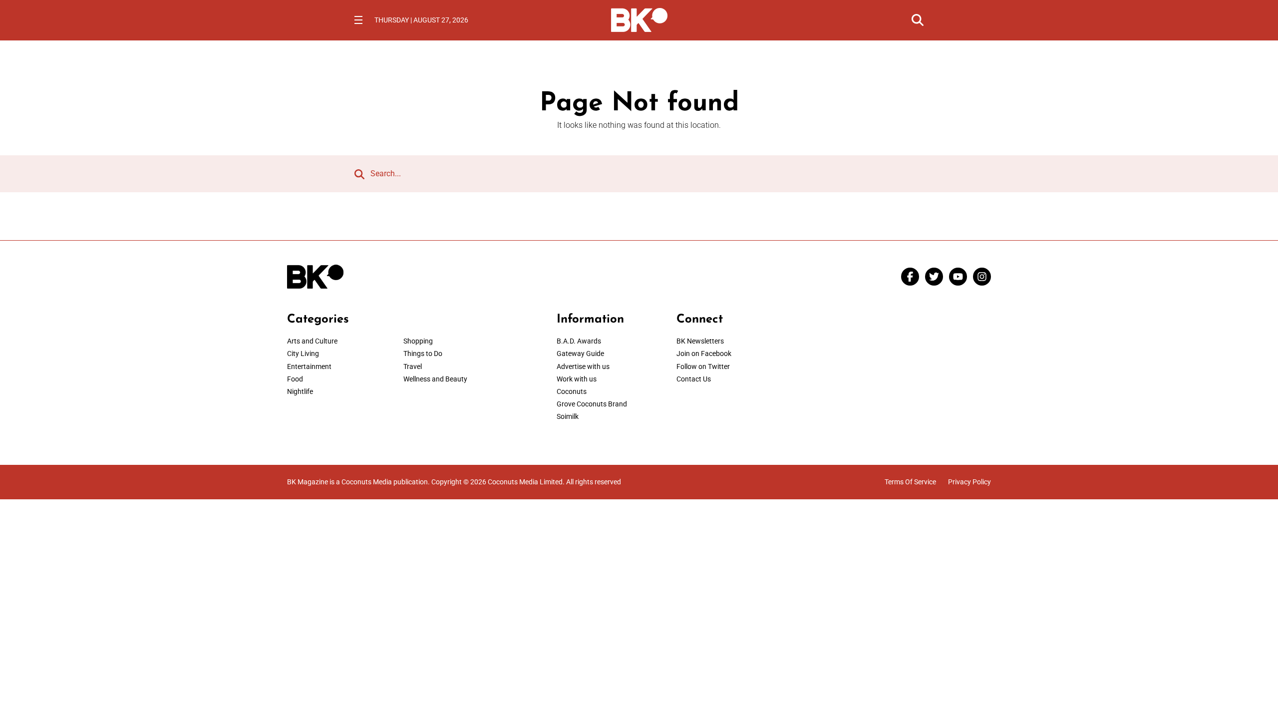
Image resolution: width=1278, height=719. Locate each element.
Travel (412, 366)
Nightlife (300, 391)
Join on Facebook (703, 354)
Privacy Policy (969, 482)
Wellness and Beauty (435, 379)
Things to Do (422, 354)
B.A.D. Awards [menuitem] (579, 341)
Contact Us (693, 379)
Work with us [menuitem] (577, 379)
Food (295, 379)
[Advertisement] (908, 375)
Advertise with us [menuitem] (583, 366)
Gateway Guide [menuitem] (580, 354)
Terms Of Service (910, 482)
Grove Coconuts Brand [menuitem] (592, 404)
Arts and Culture (312, 341)
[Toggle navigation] (358, 20)
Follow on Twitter (703, 366)
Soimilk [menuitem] (568, 416)
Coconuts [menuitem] (572, 391)
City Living (303, 354)
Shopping (418, 341)
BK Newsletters (700, 341)
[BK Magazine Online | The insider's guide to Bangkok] (639, 19)
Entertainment (309, 366)
